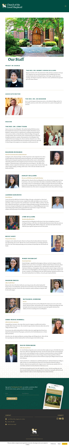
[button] (11, 398)
